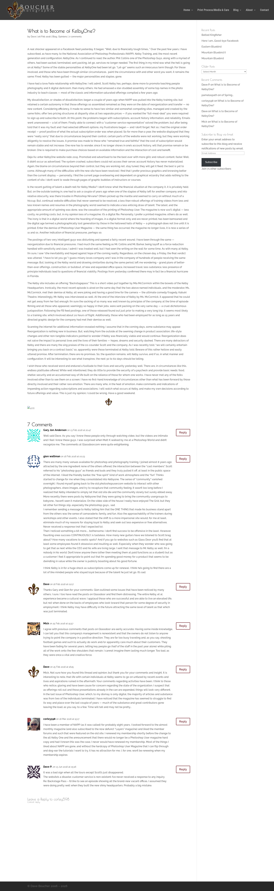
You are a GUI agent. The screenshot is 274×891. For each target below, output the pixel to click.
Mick (46, 623)
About (249, 10)
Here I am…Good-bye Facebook (220, 40)
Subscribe (211, 162)
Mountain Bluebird (213, 58)
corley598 (49, 718)
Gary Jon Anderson (55, 430)
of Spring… (228, 95)
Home (186, 10)
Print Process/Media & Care (213, 10)
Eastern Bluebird (212, 46)
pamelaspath (209, 95)
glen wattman (51, 456)
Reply (183, 432)
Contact (264, 10)
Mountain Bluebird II (214, 52)
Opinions (62, 36)
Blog (235, 10)
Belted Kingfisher (212, 34)
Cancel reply (33, 802)
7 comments (75, 36)
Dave (33, 36)
